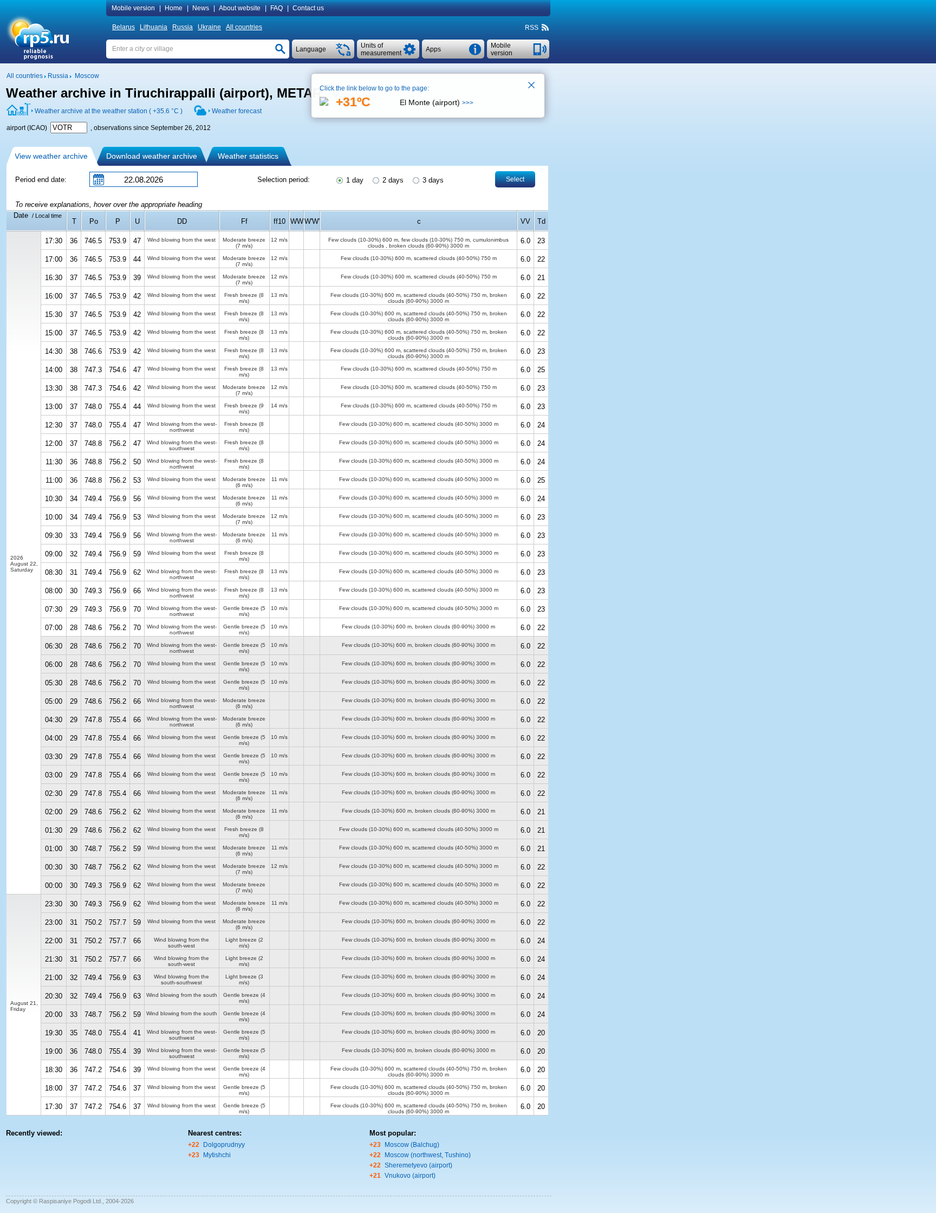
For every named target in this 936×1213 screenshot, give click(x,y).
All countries (244, 27)
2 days (392, 180)
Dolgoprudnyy (224, 1145)
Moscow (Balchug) (412, 1145)
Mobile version (133, 8)
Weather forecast (237, 111)
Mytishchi (217, 1155)
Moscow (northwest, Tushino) (428, 1155)
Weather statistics (248, 156)
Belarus (123, 27)
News (200, 8)
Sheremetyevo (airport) (418, 1165)
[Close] (532, 86)
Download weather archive (151, 156)
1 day (353, 180)
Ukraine (209, 27)
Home (174, 8)
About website (240, 8)
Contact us (308, 8)
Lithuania (153, 27)
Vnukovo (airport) (410, 1175)
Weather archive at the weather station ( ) (109, 111)
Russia (182, 27)
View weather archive (51, 156)
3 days (432, 180)
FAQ (276, 8)
